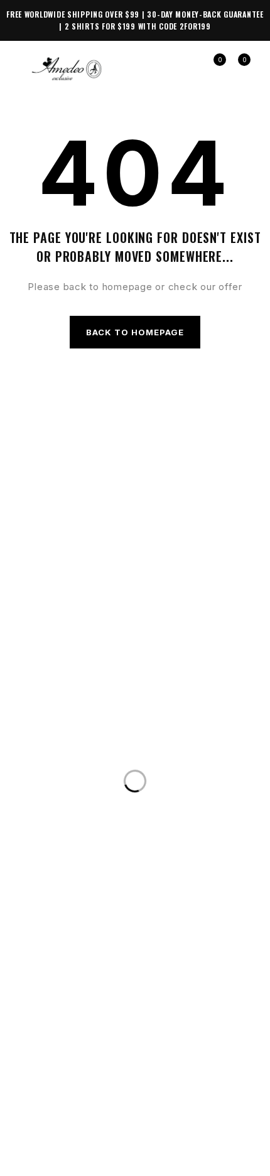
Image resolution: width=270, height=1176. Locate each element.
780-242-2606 (188, 749)
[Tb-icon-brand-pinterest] (201, 1111)
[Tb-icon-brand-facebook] (68, 1111)
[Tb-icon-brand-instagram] (113, 1111)
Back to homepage (135, 332)
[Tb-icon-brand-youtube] (157, 1111)
